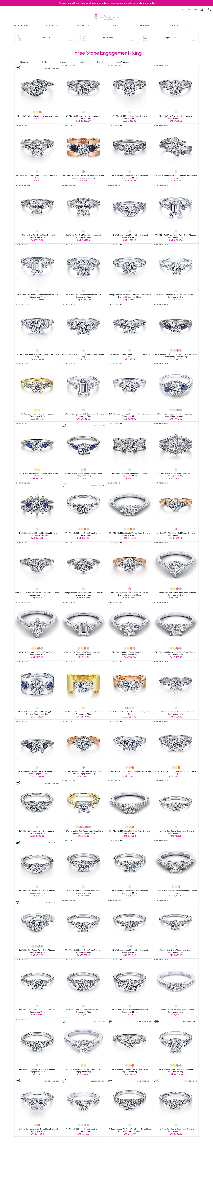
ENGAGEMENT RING (22, 26)
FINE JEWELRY (83, 26)
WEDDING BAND (52, 26)
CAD (193, 9)
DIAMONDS (113, 26)
